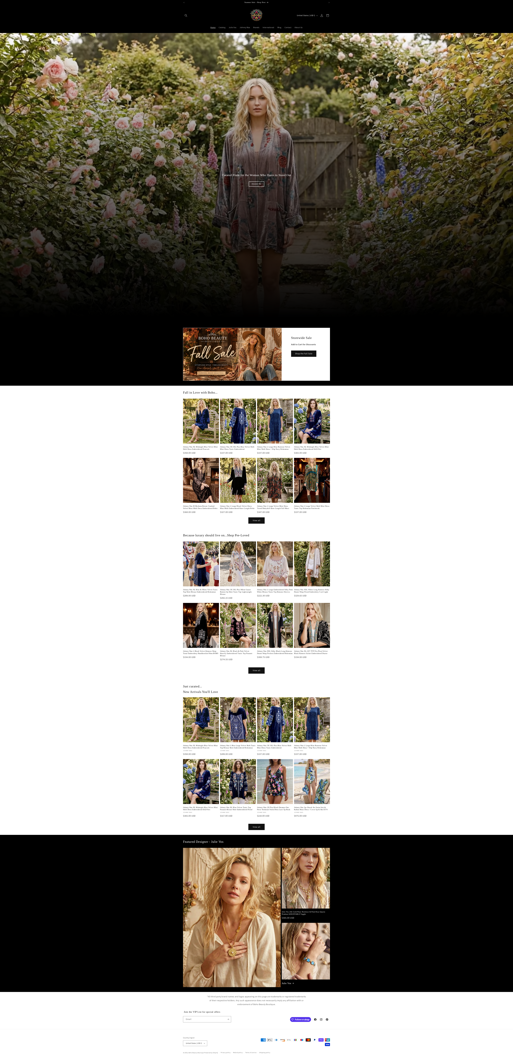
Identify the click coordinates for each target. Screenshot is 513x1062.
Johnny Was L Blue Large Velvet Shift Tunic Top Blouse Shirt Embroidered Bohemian (238, 746)
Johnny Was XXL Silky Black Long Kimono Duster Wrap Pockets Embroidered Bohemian (275, 652)
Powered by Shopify (211, 1053)
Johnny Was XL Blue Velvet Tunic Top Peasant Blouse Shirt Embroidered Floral (236, 808)
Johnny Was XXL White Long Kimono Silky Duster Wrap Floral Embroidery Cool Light (311, 591)
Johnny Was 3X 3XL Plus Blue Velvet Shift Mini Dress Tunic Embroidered (237, 448)
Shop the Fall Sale (303, 353)
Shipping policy (264, 1052)
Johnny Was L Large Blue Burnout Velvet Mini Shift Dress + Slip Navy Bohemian (273, 448)
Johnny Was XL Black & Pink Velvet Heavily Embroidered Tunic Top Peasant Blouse (236, 653)
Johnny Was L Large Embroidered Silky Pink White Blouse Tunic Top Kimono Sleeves (275, 591)
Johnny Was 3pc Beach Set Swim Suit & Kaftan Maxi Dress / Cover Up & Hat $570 (311, 808)
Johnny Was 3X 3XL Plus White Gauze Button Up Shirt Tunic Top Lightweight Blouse (236, 592)
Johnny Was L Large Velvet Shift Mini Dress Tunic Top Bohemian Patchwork (311, 507)
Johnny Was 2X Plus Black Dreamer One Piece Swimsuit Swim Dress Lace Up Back (273, 808)
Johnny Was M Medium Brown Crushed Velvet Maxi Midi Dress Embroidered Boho (200, 507)
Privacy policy (226, 1052)
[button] (186, 15)
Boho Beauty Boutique (196, 1053)
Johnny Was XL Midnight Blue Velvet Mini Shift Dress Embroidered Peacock (200, 448)
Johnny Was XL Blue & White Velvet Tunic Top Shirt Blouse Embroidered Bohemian (200, 591)
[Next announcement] (329, 2)
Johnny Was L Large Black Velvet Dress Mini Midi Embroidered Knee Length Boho (237, 507)
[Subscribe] (228, 1019)
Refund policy (238, 1052)
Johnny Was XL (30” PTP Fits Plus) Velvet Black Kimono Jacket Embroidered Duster (311, 652)
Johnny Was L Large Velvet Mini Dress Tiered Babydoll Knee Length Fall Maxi (273, 507)
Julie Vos (286, 983)
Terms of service (250, 1052)
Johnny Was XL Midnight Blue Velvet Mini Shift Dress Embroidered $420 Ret (311, 448)
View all (256, 520)
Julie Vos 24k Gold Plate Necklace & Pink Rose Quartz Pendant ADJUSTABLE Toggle (303, 913)
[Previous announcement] (184, 2)
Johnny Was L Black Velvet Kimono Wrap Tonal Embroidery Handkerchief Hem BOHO (200, 652)
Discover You (256, 184)
